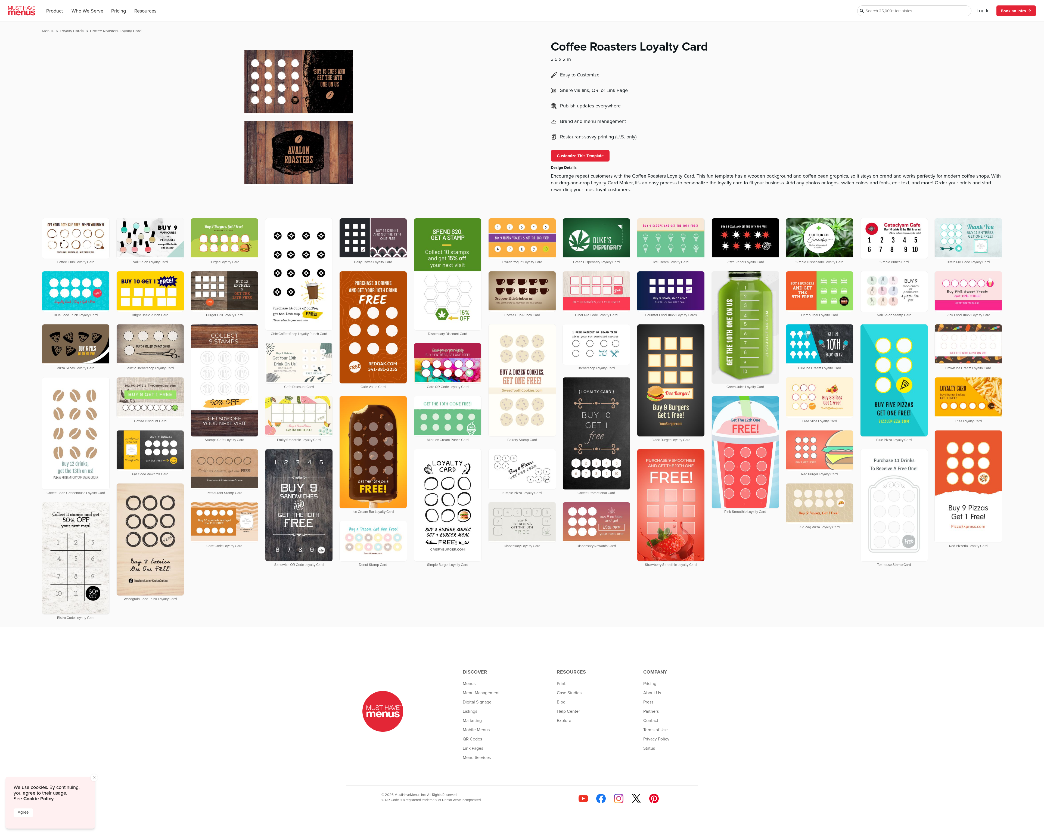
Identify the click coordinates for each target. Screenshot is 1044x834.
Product (54, 11)
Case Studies (569, 693)
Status (649, 748)
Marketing (472, 720)
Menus (48, 31)
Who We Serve (87, 11)
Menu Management (481, 693)
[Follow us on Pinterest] (654, 798)
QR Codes (472, 739)
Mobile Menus (476, 730)
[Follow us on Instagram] (618, 798)
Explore (564, 720)
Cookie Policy (38, 799)
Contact (650, 720)
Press (648, 702)
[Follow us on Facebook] (601, 798)
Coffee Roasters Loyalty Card (116, 31)
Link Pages (473, 748)
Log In (983, 10)
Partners (651, 711)
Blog (561, 702)
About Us (652, 693)
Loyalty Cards (72, 31)
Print (561, 683)
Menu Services (477, 757)
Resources (145, 11)
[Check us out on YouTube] (583, 798)
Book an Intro (1013, 10)
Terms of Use (655, 730)
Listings (470, 711)
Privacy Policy (656, 739)
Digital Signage (477, 702)
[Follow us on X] (636, 798)
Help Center (568, 711)
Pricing (118, 11)
